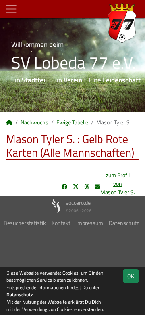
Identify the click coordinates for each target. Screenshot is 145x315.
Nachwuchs (34, 122)
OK (130, 276)
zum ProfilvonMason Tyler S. (117, 183)
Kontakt (61, 222)
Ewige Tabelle (72, 122)
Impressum (89, 222)
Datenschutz (124, 222)
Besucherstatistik (25, 222)
